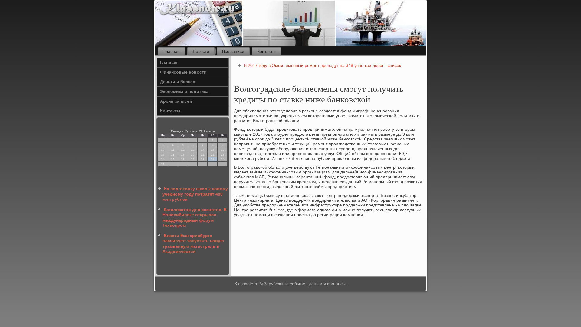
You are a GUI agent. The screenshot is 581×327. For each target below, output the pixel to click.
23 (223, 154)
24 (163, 159)
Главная (171, 51)
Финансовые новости (183, 72)
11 (173, 149)
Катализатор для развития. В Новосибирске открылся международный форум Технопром (194, 217)
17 (163, 154)
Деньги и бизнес (177, 81)
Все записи (233, 51)
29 (213, 159)
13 (193, 149)
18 (173, 154)
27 (193, 159)
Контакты (266, 51)
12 (183, 149)
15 (213, 149)
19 (183, 154)
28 (203, 159)
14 (203, 149)
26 (183, 159)
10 (163, 149)
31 (163, 164)
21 (203, 154)
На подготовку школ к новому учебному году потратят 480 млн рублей (195, 194)
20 (193, 154)
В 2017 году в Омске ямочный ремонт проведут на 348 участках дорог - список (322, 65)
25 (173, 159)
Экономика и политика (184, 91)
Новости (201, 51)
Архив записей (176, 101)
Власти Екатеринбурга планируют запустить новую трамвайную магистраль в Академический (193, 243)
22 (213, 154)
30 (223, 159)
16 (223, 149)
